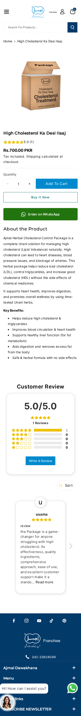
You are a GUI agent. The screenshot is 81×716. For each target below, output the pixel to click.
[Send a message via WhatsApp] (72, 688)
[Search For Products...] (72, 27)
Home (7, 41)
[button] (6, 12)
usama (42, 514)
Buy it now (40, 197)
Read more (45, 582)
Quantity (9, 174)
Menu (8, 678)
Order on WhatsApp (44, 214)
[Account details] (62, 12)
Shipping (33, 156)
